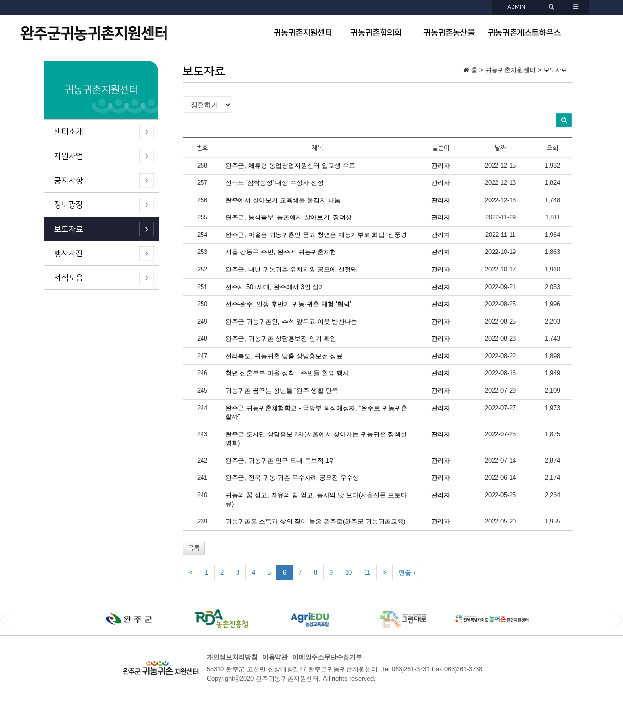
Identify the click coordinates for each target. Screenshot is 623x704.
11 (367, 572)
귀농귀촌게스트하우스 (524, 32)
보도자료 (68, 229)
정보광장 (68, 204)
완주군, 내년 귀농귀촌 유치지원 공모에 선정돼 (291, 269)
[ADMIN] (552, 7)
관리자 (440, 165)
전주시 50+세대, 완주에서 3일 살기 (275, 286)
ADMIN (516, 7)
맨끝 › (407, 572)
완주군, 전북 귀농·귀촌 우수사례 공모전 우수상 (292, 477)
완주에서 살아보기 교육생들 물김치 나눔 (283, 200)
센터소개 (68, 131)
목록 (194, 547)
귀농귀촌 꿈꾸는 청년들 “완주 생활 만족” (282, 390)
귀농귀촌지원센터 (303, 32)
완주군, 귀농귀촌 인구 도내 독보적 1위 (280, 460)
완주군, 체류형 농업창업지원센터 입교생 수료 (290, 165)
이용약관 (275, 657)
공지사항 (68, 180)
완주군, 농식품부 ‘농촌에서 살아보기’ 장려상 (288, 217)
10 (348, 572)
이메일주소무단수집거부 (327, 657)
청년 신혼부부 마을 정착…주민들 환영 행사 (287, 373)
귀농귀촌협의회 (376, 32)
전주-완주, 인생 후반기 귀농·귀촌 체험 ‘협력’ (288, 303)
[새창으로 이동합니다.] (131, 618)
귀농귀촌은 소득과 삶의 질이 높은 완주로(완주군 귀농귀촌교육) (315, 521)
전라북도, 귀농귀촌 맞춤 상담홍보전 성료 (284, 356)
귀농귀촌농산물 (449, 32)
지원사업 (68, 156)
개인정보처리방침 (232, 657)
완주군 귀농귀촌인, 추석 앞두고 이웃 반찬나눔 (291, 321)
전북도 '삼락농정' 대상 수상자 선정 (274, 182)
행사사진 (68, 253)
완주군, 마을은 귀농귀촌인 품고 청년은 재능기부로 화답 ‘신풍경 (316, 234)
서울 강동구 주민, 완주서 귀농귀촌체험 (280, 251)
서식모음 (68, 277)
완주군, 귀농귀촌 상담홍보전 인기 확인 (280, 338)
